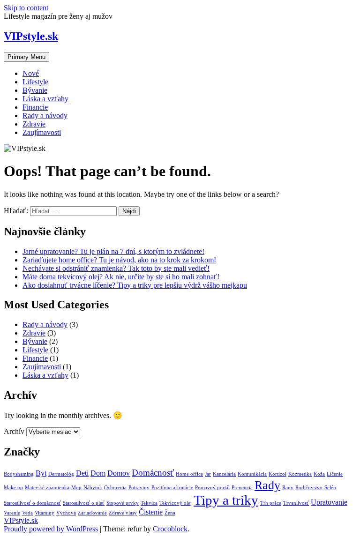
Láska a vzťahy (45, 99)
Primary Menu (26, 56)
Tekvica (149, 503)
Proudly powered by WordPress (51, 529)
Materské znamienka (47, 487)
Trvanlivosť (296, 503)
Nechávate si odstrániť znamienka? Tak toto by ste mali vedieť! (116, 268)
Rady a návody (45, 115)
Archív (14, 431)
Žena (170, 512)
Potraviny (139, 487)
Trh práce (270, 503)
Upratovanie (329, 502)
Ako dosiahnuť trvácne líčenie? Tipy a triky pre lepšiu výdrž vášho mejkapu (134, 285)
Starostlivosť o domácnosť (32, 503)
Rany (287, 487)
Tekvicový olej (175, 503)
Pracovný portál (212, 487)
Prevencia (242, 487)
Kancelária (224, 474)
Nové (30, 73)
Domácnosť (153, 472)
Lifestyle (35, 82)
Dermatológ (61, 474)
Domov (118, 473)
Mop (76, 487)
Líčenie (335, 474)
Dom (97, 473)
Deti (82, 473)
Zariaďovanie (92, 512)
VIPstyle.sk (31, 36)
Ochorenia (115, 487)
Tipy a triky (226, 499)
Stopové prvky (122, 503)
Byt (41, 473)
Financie (35, 107)
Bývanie (34, 90)
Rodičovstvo (308, 487)
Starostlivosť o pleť (84, 503)
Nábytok (92, 487)
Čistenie (151, 512)
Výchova (66, 512)
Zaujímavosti (41, 132)
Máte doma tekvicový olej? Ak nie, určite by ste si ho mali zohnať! (120, 277)
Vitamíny (44, 512)
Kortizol (277, 474)
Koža (319, 474)
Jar (208, 474)
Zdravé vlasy (123, 512)
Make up (13, 487)
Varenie (12, 512)
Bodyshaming (19, 474)
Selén (330, 487)
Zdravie (33, 124)
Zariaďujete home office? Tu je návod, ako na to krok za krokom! (119, 260)
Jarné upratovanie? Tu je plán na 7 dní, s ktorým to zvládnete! (113, 251)
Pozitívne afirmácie (172, 487)
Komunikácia (252, 474)
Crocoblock (170, 529)
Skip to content (26, 8)
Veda (27, 512)
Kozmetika (300, 474)
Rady (267, 485)
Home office (189, 474)
